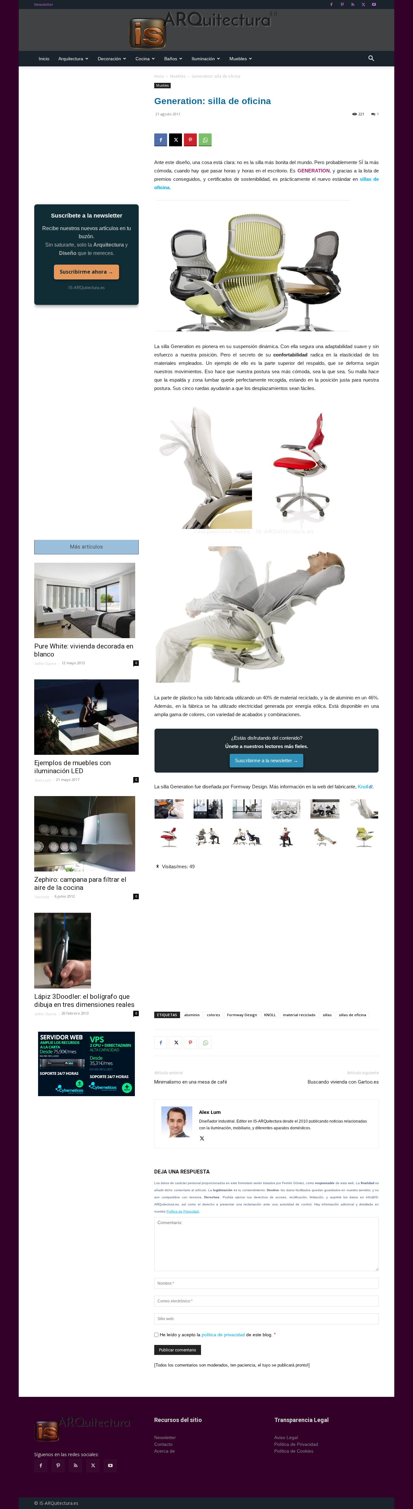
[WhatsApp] (205, 139)
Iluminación (203, 58)
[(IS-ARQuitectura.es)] (206, 30)
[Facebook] (331, 4)
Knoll (363, 786)
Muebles (238, 58)
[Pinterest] (342, 4)
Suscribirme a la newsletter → (266, 760)
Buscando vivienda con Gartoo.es (343, 1082)
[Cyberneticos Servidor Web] (86, 1064)
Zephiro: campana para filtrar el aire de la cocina (80, 883)
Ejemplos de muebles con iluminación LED (72, 767)
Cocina (143, 58)
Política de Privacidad (182, 1211)
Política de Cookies (293, 1451)
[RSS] (353, 4)
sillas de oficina (352, 1014)
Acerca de (164, 1451)
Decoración (109, 58)
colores (213, 1014)
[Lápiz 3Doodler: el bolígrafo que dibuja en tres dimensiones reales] (86, 950)
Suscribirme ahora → (86, 271)
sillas (327, 1014)
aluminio (192, 1014)
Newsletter (43, 4)
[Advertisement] (266, 935)
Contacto (163, 1444)
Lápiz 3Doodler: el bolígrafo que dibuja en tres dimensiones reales (84, 1000)
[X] (363, 4)
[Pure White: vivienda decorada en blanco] (86, 600)
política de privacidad (223, 1334)
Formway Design (242, 1014)
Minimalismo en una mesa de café (190, 1082)
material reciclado (299, 1014)
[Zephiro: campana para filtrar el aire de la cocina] (86, 834)
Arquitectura (70, 58)
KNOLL (270, 1014)
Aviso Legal (286, 1437)
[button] (371, 59)
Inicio (44, 58)
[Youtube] (374, 4)
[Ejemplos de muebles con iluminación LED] (86, 716)
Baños (170, 58)
